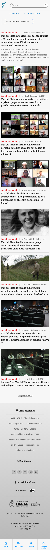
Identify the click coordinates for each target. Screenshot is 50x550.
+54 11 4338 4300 (25, 529)
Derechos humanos (34, 423)
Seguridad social (34, 440)
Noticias (29, 434)
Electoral (24, 429)
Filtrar (14, 13)
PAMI (37, 434)
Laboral (33, 429)
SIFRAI (13, 445)
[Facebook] (14, 472)
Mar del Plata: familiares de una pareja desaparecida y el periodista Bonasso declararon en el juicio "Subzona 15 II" (21, 245)
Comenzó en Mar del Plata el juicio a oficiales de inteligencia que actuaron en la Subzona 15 (25, 384)
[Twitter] (19, 472)
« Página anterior (25, 396)
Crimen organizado (16, 423)
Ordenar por (32, 13)
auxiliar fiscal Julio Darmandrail (17, 21)
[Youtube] (25, 472)
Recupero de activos (17, 440)
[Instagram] (30, 472)
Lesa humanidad (9, 33)
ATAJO (19, 418)
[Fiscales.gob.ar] (4, 5)
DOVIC (16, 429)
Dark (32, 490)
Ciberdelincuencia (31, 418)
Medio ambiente (18, 434)
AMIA (13, 418)
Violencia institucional (25, 450)
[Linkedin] (36, 472)
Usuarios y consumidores (28, 445)
